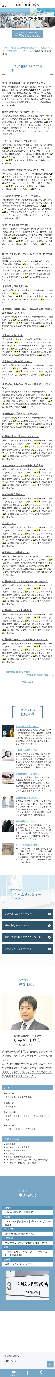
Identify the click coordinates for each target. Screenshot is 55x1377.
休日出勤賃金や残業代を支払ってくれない (23, 170)
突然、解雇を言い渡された (16, 225)
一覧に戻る (27, 681)
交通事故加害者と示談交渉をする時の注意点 (25, 581)
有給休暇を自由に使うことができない (21, 196)
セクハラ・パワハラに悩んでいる (19, 141)
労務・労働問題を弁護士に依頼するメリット (25, 83)
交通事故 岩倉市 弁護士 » (40, 675)
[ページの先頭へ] (50, 1364)
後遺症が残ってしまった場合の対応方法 (22, 465)
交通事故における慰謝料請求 (17, 610)
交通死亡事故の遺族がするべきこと (20, 436)
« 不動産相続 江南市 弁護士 (16, 672)
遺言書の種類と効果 (12, 335)
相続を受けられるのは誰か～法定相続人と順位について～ (27, 386)
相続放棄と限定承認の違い (16, 286)
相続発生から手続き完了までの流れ (20, 413)
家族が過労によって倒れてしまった (20, 112)
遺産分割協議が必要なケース (17, 361)
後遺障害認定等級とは (13, 494)
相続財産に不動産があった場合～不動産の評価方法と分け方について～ (27, 311)
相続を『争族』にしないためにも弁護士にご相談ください (27, 256)
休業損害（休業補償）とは (16, 552)
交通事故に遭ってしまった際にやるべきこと (25, 639)
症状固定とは (9, 523)
